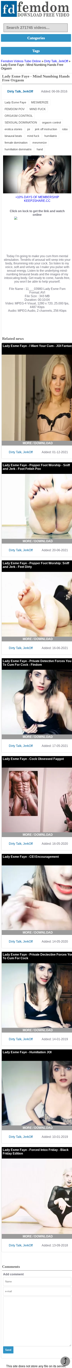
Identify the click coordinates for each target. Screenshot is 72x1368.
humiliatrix (50, 135)
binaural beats (13, 135)
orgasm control (51, 122)
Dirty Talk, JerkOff (56, 61)
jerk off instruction (46, 129)
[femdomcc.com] (36, 9)
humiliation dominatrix (18, 149)
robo (65, 129)
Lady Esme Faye (15, 102)
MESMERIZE (39, 102)
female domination (16, 142)
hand (40, 149)
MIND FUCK (38, 109)
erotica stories (13, 129)
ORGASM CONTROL (19, 115)
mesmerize (39, 142)
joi (28, 129)
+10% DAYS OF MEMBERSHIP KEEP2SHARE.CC (37, 198)
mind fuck (33, 135)
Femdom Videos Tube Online (21, 61)
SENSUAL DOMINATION (21, 122)
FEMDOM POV (15, 109)
